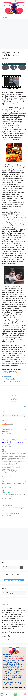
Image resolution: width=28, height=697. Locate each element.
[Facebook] (3, 372)
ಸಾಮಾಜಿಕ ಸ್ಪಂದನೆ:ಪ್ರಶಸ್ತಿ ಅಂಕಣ (13, 379)
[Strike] (8, 415)
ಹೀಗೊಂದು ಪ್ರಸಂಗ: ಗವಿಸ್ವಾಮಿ (12, 382)
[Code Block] (14, 415)
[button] (25, 17)
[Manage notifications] (25, 694)
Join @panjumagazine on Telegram (14, 580)
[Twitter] (7, 372)
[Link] (15, 415)
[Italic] (5, 415)
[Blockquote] (12, 415)
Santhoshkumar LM (7, 493)
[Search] (21, 567)
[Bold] (3, 415)
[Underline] (6, 415)
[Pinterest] (10, 372)
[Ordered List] (9, 415)
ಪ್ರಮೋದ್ (4, 452)
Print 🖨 (6, 67)
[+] (19, 415)
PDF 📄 (14, 67)
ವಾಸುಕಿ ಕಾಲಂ (8, 377)
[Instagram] (12, 372)
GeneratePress (19, 695)
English (18, 1)
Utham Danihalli (6, 504)
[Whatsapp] (5, 372)
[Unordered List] (11, 415)
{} (17, 415)
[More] (16, 372)
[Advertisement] (14, 35)
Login (24, 406)
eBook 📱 (23, 67)
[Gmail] (14, 372)
